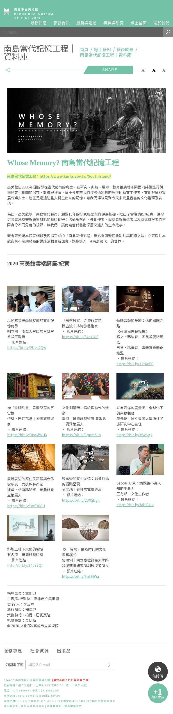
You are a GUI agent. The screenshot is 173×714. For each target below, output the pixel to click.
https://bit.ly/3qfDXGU (26, 505)
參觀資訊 (61, 22)
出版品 (64, 650)
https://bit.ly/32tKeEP (134, 363)
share (7, 68)
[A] (154, 69)
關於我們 (161, 22)
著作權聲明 (54, 706)
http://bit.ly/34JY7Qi (24, 565)
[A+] (143, 69)
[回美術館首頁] (28, 13)
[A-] (164, 69)
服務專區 (13, 650)
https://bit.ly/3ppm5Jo (81, 434)
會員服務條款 (73, 706)
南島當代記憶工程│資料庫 (105, 54)
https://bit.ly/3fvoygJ (134, 434)
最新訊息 (38, 22)
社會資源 (39, 650)
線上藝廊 (138, 22)
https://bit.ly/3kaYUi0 (80, 336)
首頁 (84, 49)
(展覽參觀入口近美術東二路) (71, 680)
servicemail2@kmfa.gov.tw (39, 695)
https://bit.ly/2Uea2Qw (26, 347)
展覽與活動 (86, 22)
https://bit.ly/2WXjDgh (81, 500)
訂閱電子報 (15, 664)
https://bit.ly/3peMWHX (27, 434)
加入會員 (158, 697)
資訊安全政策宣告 (32, 706)
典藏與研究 (113, 22)
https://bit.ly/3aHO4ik (135, 504)
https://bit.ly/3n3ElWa (80, 576)
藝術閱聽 (125, 49)
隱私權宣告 (11, 706)
